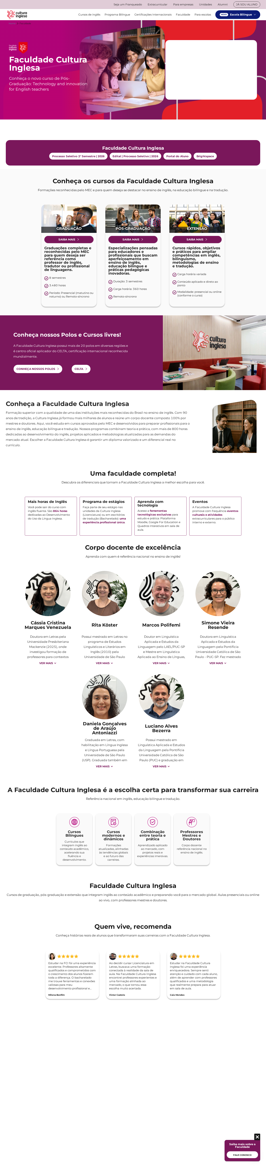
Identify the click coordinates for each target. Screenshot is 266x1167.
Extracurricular (157, 4)
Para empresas (183, 4)
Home (12, 23)
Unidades (205, 4)
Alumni (223, 4)
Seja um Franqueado (128, 4)
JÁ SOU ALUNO (246, 4)
